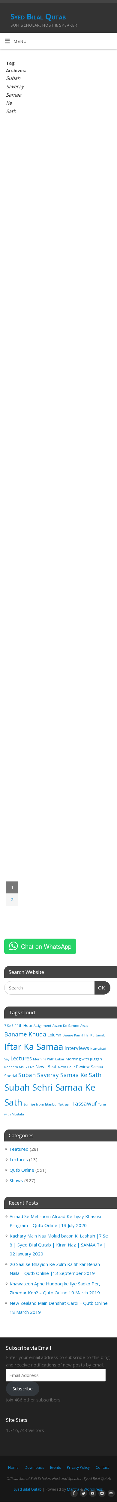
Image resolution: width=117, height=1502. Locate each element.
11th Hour (23, 1025)
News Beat (46, 1066)
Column (54, 1035)
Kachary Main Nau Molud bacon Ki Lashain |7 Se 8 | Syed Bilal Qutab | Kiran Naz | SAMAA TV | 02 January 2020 (59, 1245)
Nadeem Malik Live (19, 1067)
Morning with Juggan (84, 1059)
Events (55, 1467)
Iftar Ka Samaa (33, 1046)
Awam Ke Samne (65, 1026)
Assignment (42, 1026)
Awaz (84, 1026)
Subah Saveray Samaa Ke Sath (59, 1075)
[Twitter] (82, 1494)
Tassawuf (84, 1103)
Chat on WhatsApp (46, 946)
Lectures (21, 1058)
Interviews (76, 1048)
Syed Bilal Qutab (38, 16)
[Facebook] (73, 1494)
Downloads (34, 1467)
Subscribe (23, 1389)
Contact (102, 1467)
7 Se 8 (9, 1026)
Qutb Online (22, 1170)
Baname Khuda (25, 1034)
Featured (19, 1149)
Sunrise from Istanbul (40, 1104)
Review (83, 1066)
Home (13, 1467)
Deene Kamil (72, 1035)
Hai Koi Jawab (94, 1035)
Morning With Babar (48, 1059)
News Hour (66, 1067)
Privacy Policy (78, 1467)
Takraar (64, 1104)
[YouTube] (91, 1494)
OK (99, 987)
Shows (16, 1180)
